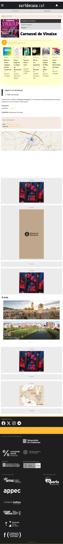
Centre (31, 13)
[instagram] (14, 424)
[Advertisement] (31, 163)
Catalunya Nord (6, 13)
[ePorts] (52, 481)
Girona (18, 13)
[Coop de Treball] (32, 454)
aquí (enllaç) (12, 108)
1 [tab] (30, 82)
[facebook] (3, 424)
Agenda (47, 11)
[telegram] (19, 424)
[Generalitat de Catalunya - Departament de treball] (11, 467)
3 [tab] (34, 342)
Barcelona (56, 13)
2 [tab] (33, 82)
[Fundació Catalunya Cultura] (12, 535)
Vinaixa (23, 28)
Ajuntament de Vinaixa (12, 124)
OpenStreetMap (49, 150)
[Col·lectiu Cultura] (12, 503)
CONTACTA (13, 429)
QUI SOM (4, 429)
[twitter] (9, 424)
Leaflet (42, 150)
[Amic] (12, 481)
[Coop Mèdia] (12, 514)
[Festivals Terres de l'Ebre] (12, 525)
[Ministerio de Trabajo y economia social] (32, 467)
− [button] (3, 136)
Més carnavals (13, 95)
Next (59, 65)
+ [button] (3, 133)
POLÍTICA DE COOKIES (54, 429)
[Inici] (31, 5)
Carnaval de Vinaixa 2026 (16, 43)
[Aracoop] (11, 454)
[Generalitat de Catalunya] (31, 443)
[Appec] (12, 492)
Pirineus (44, 13)
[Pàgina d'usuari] (57, 6)
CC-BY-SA (59, 150)
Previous (4, 65)
